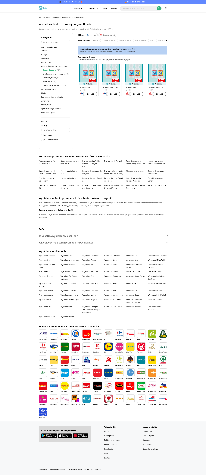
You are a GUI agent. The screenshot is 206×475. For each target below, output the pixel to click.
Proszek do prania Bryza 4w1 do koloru (91, 186)
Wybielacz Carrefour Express (156, 266)
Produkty (45, 17)
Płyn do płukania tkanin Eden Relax (135, 186)
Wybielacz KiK (131, 290)
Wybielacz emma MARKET (154, 308)
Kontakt (114, 8)
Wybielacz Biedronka (47, 255)
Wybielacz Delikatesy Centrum (156, 277)
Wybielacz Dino (132, 260)
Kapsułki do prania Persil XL (92, 179)
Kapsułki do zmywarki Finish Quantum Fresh (47, 172)
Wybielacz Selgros (89, 299)
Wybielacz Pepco (89, 260)
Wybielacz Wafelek (133, 306)
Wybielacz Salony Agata (70, 299)
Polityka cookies (110, 444)
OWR (106, 453)
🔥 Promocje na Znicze (135, 2)
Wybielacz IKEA (110, 290)
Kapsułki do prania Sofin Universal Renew (113, 186)
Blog (105, 8)
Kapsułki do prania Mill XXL (47, 186)
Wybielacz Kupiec (155, 290)
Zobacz (90, 94)
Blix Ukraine (147, 444)
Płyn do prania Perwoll (113, 161)
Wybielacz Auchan (46, 276)
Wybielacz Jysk (44, 260)
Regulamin (108, 449)
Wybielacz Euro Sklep (90, 283)
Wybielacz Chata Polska (135, 276)
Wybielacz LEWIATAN (156, 260)
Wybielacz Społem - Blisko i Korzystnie (134, 300)
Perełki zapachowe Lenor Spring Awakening (135, 162)
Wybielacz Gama (110, 283)
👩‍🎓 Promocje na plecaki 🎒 (71, 2)
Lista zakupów (148, 435)
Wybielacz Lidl (66, 255)
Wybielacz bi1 (87, 264)
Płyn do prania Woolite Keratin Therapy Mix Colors (91, 164)
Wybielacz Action (111, 272)
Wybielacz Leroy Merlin (69, 295)
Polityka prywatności (112, 440)
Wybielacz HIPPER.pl (68, 290)
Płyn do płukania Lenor (135, 171)
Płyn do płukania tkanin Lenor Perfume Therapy (113, 172)
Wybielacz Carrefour (90, 255)
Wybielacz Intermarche (70, 260)
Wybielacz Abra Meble (90, 272)
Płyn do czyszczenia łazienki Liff (46, 179)
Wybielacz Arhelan (155, 272)
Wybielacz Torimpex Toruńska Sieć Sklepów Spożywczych (91, 309)
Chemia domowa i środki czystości (61, 17)
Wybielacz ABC (44, 272)
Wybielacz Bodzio (89, 276)
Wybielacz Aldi (131, 255)
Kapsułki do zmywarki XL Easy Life (91, 172)
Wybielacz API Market (69, 272)
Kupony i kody (148, 431)
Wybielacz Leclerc (46, 295)
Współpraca (109, 435)
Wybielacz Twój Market (113, 306)
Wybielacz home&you (47, 316)
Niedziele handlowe (150, 449)
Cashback (146, 440)
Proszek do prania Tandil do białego (113, 179)
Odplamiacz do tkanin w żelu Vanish (70, 162)
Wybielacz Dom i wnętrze (45, 284)
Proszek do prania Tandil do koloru (70, 186)
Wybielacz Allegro (133, 272)
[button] (103, 236)
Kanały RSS (96, 469)
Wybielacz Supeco (155, 299)
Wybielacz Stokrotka (68, 264)
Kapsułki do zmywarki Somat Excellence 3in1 (157, 162)
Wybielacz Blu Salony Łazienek (69, 277)
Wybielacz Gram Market (157, 283)
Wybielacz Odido (132, 295)
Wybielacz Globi (132, 283)
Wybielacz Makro (89, 295)
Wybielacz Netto (110, 260)
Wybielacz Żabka (67, 316)
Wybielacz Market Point (113, 295)
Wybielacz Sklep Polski (113, 299)
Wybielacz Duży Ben (68, 283)
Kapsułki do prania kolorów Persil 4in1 (133, 179)
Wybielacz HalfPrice (90, 290)
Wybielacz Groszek (46, 290)
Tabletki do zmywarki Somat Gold (156, 172)
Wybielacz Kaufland (112, 255)
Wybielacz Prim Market (157, 295)
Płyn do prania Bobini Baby (69, 172)
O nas (106, 431)
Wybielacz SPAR (45, 299)
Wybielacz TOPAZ (45, 306)
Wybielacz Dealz (110, 264)
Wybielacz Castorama (112, 276)
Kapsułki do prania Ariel (157, 185)
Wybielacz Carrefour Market (134, 266)
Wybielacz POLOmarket (157, 255)
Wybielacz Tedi (66, 306)
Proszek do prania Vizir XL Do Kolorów (47, 162)
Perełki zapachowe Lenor (155, 179)
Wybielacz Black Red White (47, 266)
